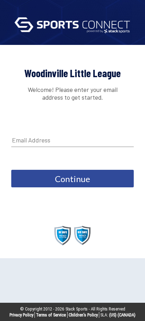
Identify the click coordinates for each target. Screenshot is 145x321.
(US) (112, 315)
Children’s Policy (83, 315)
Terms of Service (51, 315)
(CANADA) (126, 315)
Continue (72, 179)
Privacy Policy (21, 315)
